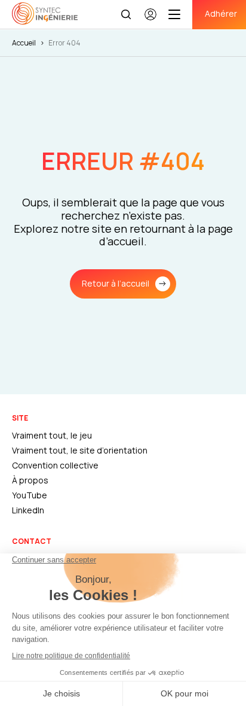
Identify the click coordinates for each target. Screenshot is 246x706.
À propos (30, 480)
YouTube (29, 495)
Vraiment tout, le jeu (52, 435)
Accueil (24, 43)
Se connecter (150, 19)
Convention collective (55, 465)
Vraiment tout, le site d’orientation (79, 450)
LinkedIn (28, 510)
